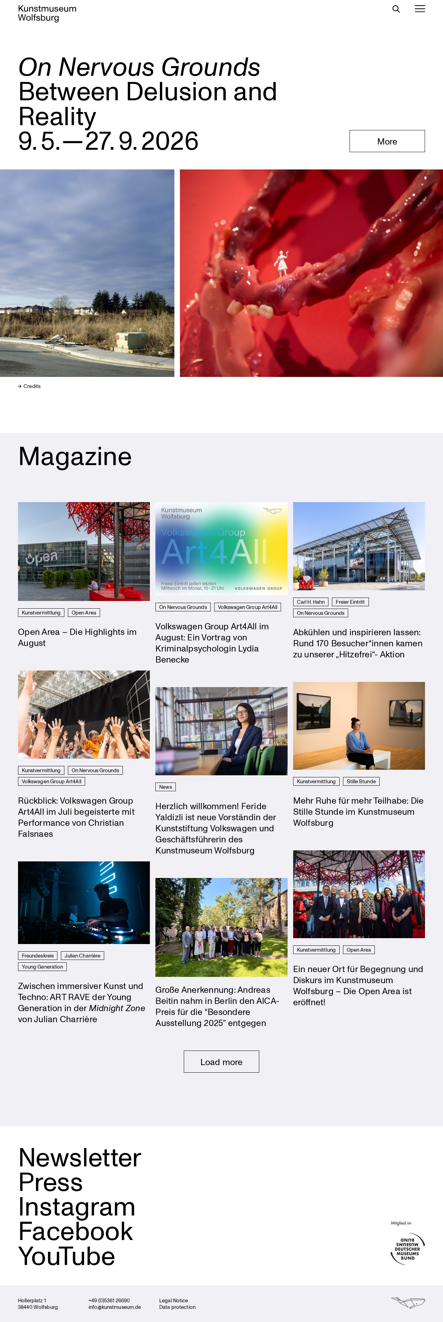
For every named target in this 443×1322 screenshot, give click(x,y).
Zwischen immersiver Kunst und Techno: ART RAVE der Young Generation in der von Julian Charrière (81, 1002)
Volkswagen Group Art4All (248, 606)
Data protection (177, 1306)
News (165, 786)
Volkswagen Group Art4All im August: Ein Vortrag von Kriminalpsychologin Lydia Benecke (212, 642)
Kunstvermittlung (41, 612)
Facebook (75, 1230)
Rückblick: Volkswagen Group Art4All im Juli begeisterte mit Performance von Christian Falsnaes (76, 816)
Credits (31, 386)
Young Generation (42, 966)
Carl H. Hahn (311, 601)
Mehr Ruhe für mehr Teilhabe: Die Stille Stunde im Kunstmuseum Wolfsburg (358, 811)
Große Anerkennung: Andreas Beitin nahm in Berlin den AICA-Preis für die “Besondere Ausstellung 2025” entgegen (217, 1005)
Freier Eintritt (350, 601)
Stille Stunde (361, 781)
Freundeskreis (38, 955)
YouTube (67, 1255)
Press (50, 1181)
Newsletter (80, 1156)
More (387, 141)
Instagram (77, 1205)
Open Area (84, 612)
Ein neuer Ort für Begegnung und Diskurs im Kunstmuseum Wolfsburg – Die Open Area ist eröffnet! (358, 985)
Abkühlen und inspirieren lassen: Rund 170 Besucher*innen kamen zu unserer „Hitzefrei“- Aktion (358, 643)
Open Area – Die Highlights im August (77, 637)
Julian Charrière (82, 955)
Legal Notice (173, 1300)
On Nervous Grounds (183, 606)
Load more (221, 1061)
